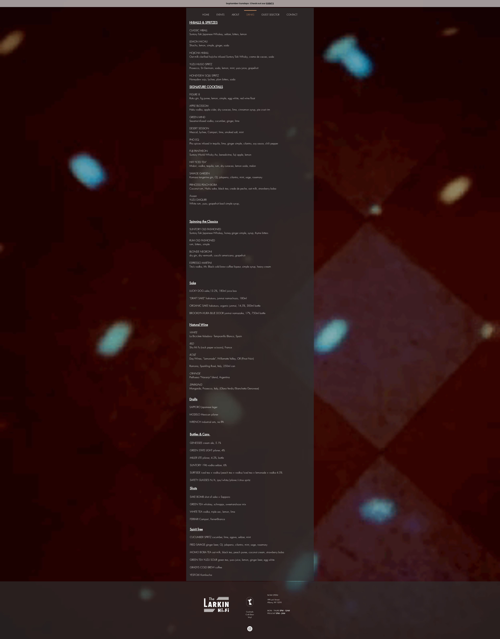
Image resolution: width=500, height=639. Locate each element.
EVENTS (270, 3)
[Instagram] (249, 628)
